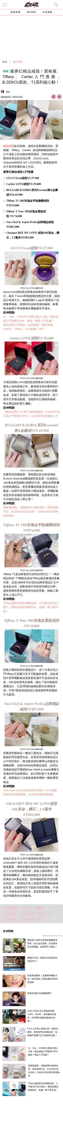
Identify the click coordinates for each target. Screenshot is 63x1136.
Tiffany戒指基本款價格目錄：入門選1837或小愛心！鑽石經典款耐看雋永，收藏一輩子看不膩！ (31, 607)
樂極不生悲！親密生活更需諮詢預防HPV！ (42, 959)
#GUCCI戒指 (27, 914)
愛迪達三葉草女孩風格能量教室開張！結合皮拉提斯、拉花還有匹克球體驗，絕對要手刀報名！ (42, 943)
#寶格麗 (39, 908)
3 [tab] (28, 134)
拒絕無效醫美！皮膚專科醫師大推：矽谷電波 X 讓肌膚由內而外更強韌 (42, 978)
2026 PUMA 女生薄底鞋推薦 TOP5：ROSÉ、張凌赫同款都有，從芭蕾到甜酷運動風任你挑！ (41, 1016)
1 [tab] (19, 134)
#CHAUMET (10, 919)
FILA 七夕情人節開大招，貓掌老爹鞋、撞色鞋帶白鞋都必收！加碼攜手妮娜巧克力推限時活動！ (42, 1032)
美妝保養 (15, 12)
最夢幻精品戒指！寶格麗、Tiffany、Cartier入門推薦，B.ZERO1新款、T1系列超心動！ (31, 76)
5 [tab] (37, 134)
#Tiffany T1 (45, 914)
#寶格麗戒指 (10, 914)
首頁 (4, 62)
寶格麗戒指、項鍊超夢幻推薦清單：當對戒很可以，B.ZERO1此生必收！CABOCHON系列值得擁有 (30, 511)
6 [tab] (42, 134)
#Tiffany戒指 (10, 908)
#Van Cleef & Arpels (31, 919)
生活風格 (47, 12)
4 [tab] (32, 134)
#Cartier (26, 908)
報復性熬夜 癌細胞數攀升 (39, 993)
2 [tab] (23, 134)
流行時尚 (31, 12)
